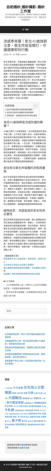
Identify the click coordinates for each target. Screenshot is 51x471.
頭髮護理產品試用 (34, 424)
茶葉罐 (26, 448)
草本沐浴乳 (24, 417)
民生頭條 (9, 406)
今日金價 (18, 387)
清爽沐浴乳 (23, 406)
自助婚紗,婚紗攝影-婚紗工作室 (25, 9)
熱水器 (44, 406)
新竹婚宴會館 (15, 402)
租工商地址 (24, 414)
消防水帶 (16, 406)
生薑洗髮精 (28, 410)
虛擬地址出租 (35, 417)
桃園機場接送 (40, 403)
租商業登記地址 (14, 414)
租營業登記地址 (35, 414)
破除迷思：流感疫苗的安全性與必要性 (22, 115)
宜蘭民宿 (37, 398)
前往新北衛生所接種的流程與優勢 (20, 112)
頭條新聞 (30, 421)
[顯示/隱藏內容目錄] (34, 106)
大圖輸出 (15, 398)
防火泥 (9, 421)
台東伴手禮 (38, 393)
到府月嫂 (20, 393)
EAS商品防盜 (8, 388)
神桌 (41, 410)
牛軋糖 (9, 410)
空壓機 (22, 445)
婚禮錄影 (26, 398)
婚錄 (31, 398)
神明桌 (36, 410)
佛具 (14, 393)
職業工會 (16, 417)
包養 (25, 393)
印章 (30, 392)
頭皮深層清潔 (39, 421)
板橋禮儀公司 (29, 403)
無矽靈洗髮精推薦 (35, 406)
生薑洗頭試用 (19, 410)
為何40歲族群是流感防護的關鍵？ (20, 109)
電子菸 (24, 421)
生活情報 (10, 281)
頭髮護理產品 (21, 424)
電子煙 (16, 420)
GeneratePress (25, 467)
